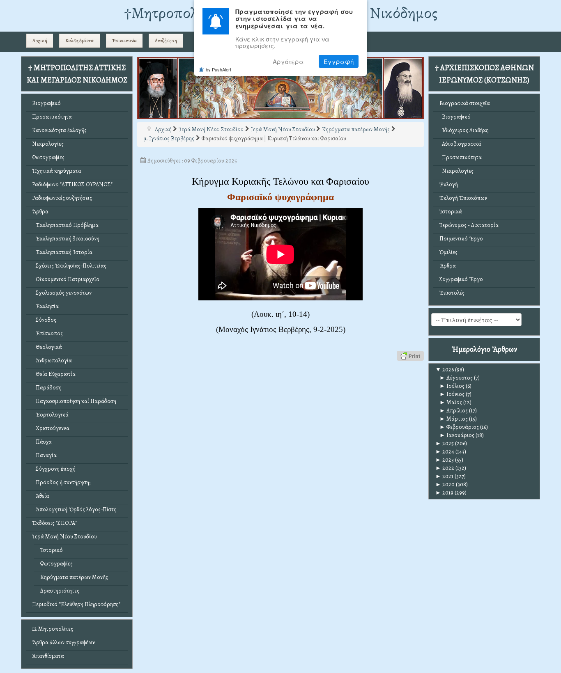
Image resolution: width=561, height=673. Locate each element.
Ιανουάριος (456, 435)
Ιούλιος (451, 386)
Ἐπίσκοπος (47, 333)
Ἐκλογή (448, 184)
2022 (444, 468)
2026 (444, 369)
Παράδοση (47, 387)
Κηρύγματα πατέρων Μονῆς (74, 577)
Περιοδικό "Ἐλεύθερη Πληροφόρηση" (76, 604)
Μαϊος (450, 402)
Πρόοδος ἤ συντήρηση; (61, 482)
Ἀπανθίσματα (48, 656)
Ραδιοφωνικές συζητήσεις (62, 198)
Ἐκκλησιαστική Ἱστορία (62, 252)
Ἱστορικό (51, 550)
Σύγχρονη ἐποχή (54, 469)
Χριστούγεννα (50, 428)
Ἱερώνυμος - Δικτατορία (469, 225)
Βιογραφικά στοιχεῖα (464, 103)
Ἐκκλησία (45, 306)
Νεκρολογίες (48, 144)
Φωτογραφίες (48, 157)
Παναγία (44, 455)
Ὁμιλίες (448, 252)
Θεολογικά (47, 347)
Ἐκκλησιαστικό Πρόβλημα (65, 225)
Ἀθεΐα (40, 496)
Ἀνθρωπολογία (52, 360)
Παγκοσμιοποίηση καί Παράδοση (74, 401)
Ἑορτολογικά (50, 415)
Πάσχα (42, 442)
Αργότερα (288, 61)
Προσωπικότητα (52, 117)
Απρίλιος (453, 410)
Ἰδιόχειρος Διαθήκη (464, 130)
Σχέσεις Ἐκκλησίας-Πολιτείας (69, 266)
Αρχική (39, 40)
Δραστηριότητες (59, 591)
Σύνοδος (44, 320)
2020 (445, 484)
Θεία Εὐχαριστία (54, 374)
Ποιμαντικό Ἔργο (461, 239)
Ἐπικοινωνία (124, 40)
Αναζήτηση (166, 40)
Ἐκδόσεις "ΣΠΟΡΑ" (54, 523)
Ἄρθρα (40, 211)
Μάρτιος (453, 419)
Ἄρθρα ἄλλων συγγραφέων (63, 642)
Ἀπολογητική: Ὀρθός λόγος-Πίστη (74, 509)
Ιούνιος (451, 394)
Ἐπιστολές (451, 293)
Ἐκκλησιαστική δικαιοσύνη (65, 239)
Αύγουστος (456, 378)
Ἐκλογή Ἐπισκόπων (463, 198)
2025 (444, 443)
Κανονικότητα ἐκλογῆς (59, 130)
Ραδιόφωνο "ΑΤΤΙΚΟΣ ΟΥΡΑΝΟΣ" (72, 184)
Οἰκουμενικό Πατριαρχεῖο (65, 279)
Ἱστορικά (450, 211)
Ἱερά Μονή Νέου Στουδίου (64, 536)
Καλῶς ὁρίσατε (79, 40)
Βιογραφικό (46, 103)
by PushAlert (218, 69)
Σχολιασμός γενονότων (62, 293)
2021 (444, 476)
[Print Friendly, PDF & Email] (410, 355)
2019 (444, 493)
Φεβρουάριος (459, 427)
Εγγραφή (339, 61)
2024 (444, 452)
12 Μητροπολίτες (52, 629)
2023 (444, 460)
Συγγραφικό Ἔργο (461, 279)
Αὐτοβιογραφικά (460, 144)
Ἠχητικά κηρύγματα (56, 171)
